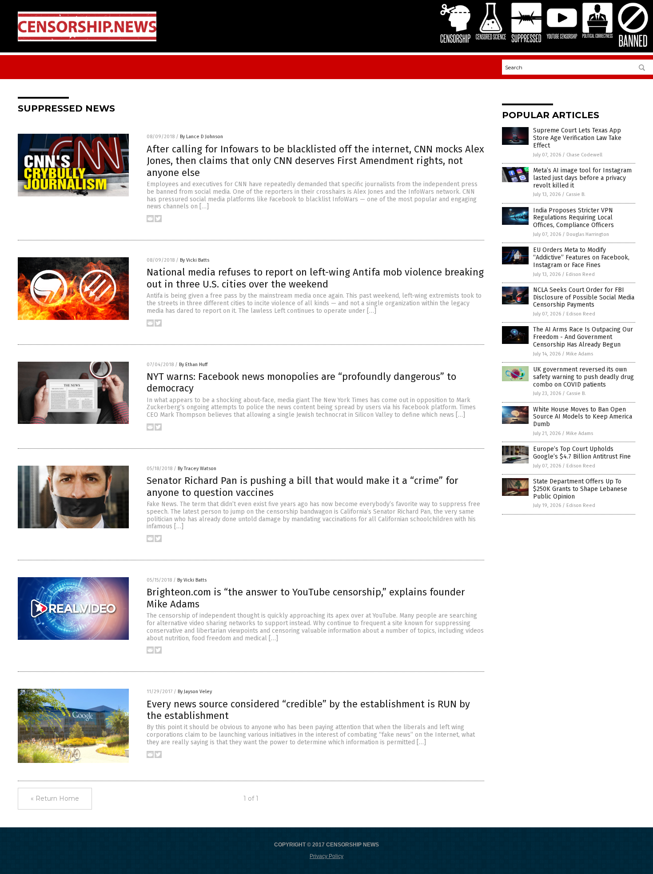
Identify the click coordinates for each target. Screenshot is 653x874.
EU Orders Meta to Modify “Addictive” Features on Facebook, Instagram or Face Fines (581, 257)
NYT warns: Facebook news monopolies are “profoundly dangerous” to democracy (301, 382)
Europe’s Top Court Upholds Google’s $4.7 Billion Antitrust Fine (582, 452)
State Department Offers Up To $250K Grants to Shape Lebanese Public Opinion (580, 489)
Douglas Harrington (587, 234)
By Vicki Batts (194, 260)
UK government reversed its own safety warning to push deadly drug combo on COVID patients (583, 377)
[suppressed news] (87, 39)
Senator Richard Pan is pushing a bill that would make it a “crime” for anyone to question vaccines (302, 486)
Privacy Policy (326, 856)
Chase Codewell (584, 155)
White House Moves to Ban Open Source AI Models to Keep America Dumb (582, 417)
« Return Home (55, 798)
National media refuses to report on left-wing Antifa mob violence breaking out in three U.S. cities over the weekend (315, 278)
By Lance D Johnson (201, 137)
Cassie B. (575, 194)
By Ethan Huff (193, 364)
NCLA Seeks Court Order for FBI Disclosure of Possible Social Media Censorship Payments (583, 297)
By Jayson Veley (195, 691)
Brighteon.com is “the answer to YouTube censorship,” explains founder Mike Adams (306, 598)
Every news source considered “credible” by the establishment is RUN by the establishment (308, 710)
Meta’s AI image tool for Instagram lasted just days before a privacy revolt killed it (582, 178)
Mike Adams (579, 354)
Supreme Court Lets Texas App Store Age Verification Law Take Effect (577, 138)
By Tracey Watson (197, 468)
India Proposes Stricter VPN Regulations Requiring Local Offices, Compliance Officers (573, 218)
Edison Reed (580, 274)
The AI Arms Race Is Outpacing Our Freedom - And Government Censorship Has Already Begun (583, 337)
